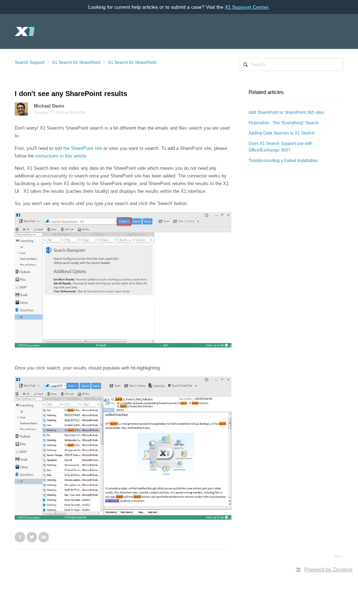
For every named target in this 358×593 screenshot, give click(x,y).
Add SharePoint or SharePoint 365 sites (286, 112)
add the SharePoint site (78, 148)
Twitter (32, 537)
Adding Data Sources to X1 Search (282, 133)
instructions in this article (60, 156)
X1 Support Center (246, 7)
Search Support (29, 62)
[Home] (25, 31)
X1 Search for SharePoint (76, 62)
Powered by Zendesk (328, 569)
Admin (338, 556)
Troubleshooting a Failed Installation (283, 160)
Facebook (20, 537)
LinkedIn (43, 537)
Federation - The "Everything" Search (284, 122)
